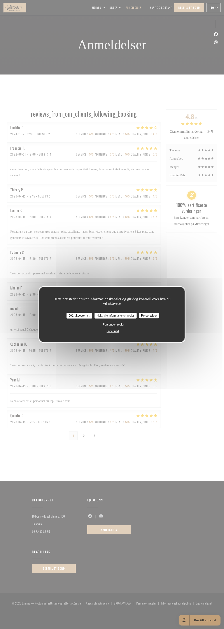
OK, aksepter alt (79, 315)
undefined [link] (113, 331)
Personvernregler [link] (113, 324)
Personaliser (149, 315)
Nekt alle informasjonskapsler (115, 315)
